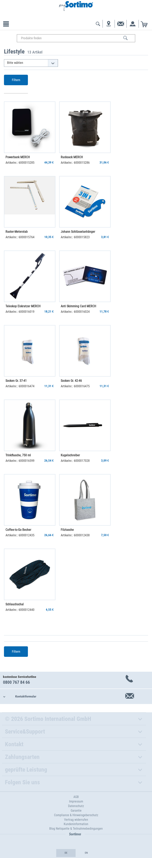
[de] (66, 853)
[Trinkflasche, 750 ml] (29, 425)
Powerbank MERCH (18, 157)
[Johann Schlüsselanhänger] (85, 202)
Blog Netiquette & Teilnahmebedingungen (76, 828)
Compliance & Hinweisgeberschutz (76, 815)
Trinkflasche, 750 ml (18, 455)
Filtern (16, 80)
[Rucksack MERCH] (85, 127)
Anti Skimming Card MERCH (78, 306)
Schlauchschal (15, 604)
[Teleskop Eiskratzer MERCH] (29, 276)
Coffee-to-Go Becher (18, 530)
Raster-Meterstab (17, 231)
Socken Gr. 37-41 (16, 381)
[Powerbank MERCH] (29, 127)
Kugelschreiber (70, 455)
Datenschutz (76, 806)
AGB (76, 797)
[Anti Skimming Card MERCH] (85, 276)
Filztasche (67, 530)
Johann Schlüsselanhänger (78, 231)
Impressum (76, 801)
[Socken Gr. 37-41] (29, 351)
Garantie (76, 810)
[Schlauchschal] (29, 574)
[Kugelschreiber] (85, 425)
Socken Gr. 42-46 (71, 381)
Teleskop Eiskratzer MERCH (23, 306)
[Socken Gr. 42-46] (85, 351)
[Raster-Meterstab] (29, 202)
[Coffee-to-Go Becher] (29, 500)
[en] (86, 853)
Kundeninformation (76, 824)
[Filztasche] (85, 500)
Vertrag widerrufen (76, 820)
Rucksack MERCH (72, 157)
